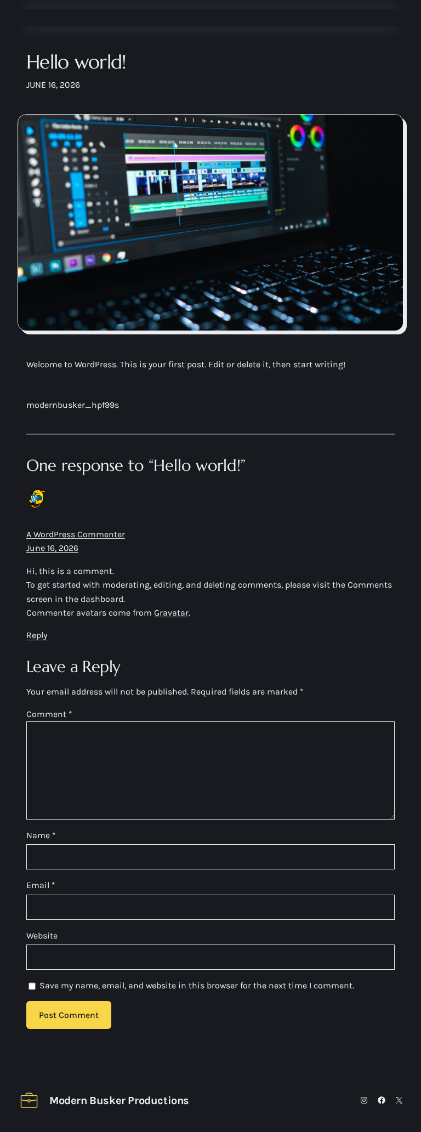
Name (41, 835)
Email (40, 885)
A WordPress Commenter (75, 534)
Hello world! (76, 62)
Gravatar (171, 612)
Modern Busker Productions (119, 1100)
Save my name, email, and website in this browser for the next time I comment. (196, 985)
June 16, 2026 (52, 548)
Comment (49, 714)
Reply (36, 635)
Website (42, 935)
